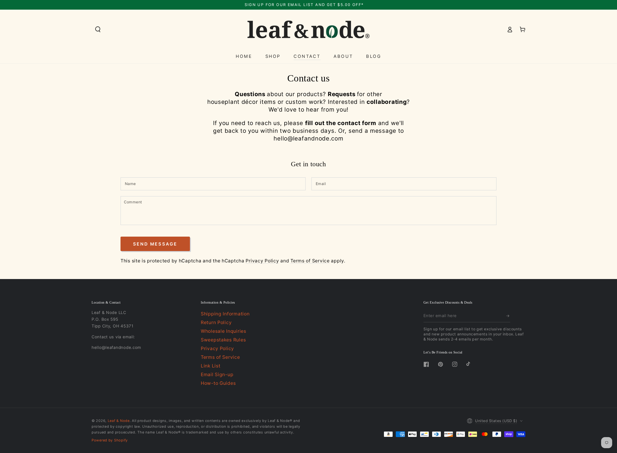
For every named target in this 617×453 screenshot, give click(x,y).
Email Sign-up (217, 374)
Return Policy (216, 322)
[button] (98, 29)
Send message (155, 243)
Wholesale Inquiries (223, 331)
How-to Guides (218, 383)
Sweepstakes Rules (223, 340)
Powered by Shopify (110, 440)
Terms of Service (310, 261)
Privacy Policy (262, 261)
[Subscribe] (508, 315)
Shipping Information (225, 314)
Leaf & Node (119, 421)
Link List (210, 366)
